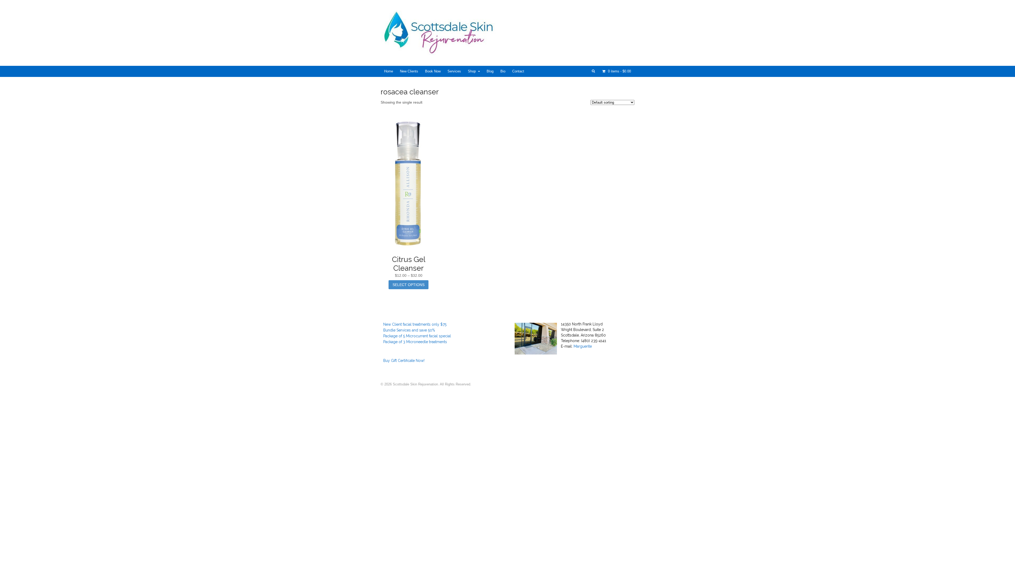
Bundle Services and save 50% (409, 330)
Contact (518, 71)
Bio (502, 71)
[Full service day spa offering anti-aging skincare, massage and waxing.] (441, 52)
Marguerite (583, 346)
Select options (409, 285)
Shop (472, 71)
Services (454, 71)
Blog (490, 71)
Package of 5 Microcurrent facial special (417, 336)
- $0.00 (619, 71)
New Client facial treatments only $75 (414, 324)
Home (388, 71)
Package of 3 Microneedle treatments (415, 342)
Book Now (433, 71)
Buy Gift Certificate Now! (404, 360)
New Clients (409, 71)
